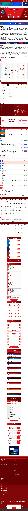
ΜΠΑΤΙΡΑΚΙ (15, 459)
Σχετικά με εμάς (2, 495)
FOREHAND (15, 471)
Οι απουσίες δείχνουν (12, 276)
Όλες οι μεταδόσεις (13, 420)
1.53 (21, 134)
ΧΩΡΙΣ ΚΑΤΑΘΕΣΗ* (16, 474)
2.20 (14, 129)
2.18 (14, 134)
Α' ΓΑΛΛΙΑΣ (3, 7)
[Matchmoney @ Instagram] (4, 488)
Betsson (2, 484)
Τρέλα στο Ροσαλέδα (12, 290)
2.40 (23, 132)
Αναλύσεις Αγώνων (3, 459)
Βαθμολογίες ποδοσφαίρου (4, 464)
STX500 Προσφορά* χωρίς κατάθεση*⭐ (13, 356)
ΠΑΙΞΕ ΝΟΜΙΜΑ (21, 23)
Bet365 (2, 483)
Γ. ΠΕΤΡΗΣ (9, 274)
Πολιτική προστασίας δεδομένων (4, 492)
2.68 (9, 132)
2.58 (5, 132)
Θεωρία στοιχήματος (3, 460)
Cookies (19, 506)
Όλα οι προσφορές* (13, 398)
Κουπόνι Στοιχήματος (3, 461)
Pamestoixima (2, 478)
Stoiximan (11, 239)
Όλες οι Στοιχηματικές (13, 260)
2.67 (9, 134)
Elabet (11, 247)
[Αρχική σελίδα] (0, 7)
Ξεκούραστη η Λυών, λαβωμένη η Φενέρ (14, 297)
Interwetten (2, 480)
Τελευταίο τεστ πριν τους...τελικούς (14, 283)
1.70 (16, 134)
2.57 (5, 134)
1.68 (16, 129)
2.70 (9, 129)
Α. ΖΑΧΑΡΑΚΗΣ (9, 291)
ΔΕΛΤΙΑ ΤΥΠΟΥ (16, 475)
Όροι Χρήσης (2, 494)
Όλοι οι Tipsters (13, 299)
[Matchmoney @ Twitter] (6, 488)
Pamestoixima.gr (12, 251)
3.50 (7, 129)
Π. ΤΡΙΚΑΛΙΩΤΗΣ (9, 277)
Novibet (11, 243)
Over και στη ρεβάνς (12, 266)
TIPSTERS (15, 457)
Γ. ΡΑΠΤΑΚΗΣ (9, 298)
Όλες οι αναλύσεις (13, 347)
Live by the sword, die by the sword (13, 273)
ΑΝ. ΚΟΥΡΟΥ (9, 284)
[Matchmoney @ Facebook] (2, 488)
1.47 (21, 129)
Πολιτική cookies (3, 493)
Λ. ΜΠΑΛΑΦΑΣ (16, 460)
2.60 (5, 129)
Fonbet (11, 255)
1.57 (21, 132)
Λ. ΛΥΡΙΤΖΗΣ (9, 267)
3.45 (7, 132)
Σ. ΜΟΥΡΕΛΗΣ (15, 466)
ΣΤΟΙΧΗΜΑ (2, 457)
